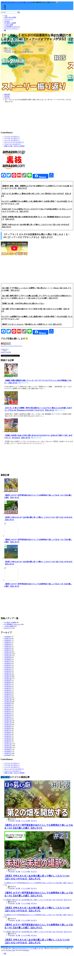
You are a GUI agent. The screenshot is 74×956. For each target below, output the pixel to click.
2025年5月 (7, 665)
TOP (5, 15)
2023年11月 (8, 700)
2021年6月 (7, 755)
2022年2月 (7, 740)
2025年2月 (7, 671)
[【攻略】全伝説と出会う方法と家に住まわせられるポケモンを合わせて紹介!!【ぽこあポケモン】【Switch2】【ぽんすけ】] (11, 431)
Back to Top (4, 946)
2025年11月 (8, 654)
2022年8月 (7, 728)
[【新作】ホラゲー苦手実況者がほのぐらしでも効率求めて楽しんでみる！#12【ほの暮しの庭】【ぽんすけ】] (11, 536)
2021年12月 (8, 744)
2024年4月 (7, 690)
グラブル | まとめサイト (12, 138)
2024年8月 (7, 682)
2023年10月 (8, 701)
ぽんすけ (9, 49)
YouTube (7, 21)
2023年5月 (7, 711)
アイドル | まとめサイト (12, 136)
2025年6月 (7, 663)
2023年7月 (7, 707)
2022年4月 (7, 736)
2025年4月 (7, 667)
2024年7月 (7, 684)
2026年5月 (7, 642)
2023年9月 (7, 703)
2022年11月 (8, 722)
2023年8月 (7, 705)
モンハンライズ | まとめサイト (14, 142)
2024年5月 (7, 688)
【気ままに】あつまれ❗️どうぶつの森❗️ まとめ (27, 948)
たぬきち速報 (8, 25)
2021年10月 (8, 747)
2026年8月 (7, 636)
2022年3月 (7, 738)
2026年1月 (7, 650)
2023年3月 (7, 715)
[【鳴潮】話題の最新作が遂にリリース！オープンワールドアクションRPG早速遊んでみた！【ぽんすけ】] (11, 376)
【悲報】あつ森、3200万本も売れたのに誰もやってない (22, 303)
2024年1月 (7, 696)
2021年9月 (7, 749)
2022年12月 (8, 721)
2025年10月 (8, 656)
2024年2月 (7, 694)
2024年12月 (8, 675)
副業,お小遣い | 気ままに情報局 (14, 146)
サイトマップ (8, 19)
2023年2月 (7, 717)
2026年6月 (7, 640)
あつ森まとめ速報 (10, 23)
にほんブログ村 (6, 352)
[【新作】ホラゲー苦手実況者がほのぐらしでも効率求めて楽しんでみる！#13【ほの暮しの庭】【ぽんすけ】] (11, 491)
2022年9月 (7, 726)
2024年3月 (7, 692)
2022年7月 (7, 730)
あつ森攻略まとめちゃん (12, 26)
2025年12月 (8, 652)
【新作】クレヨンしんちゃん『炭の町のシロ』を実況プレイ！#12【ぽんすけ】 (31, 324)
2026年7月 (7, 638)
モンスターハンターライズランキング (11, 346)
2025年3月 (7, 669)
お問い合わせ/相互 (10, 17)
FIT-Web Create (10, 950)
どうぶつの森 (22, 51)
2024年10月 (8, 678)
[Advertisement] (37, 117)
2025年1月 (7, 673)
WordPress (26, 950)
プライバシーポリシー (11, 28)
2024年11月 (8, 677)
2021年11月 (8, 745)
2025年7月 (7, 661)
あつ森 (14, 51)
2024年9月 (7, 680)
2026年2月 (7, 648)
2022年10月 (8, 724)
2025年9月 (7, 657)
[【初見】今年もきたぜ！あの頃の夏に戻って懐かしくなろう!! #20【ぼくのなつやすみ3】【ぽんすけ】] (11, 558)
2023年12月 (8, 698)
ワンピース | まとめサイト (12, 144)
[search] (18, 12)
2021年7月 (7, 753)
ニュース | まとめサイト (12, 140)
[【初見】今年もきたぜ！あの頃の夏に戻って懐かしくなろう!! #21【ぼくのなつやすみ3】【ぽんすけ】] (11, 513)
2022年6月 (7, 732)
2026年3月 (7, 646)
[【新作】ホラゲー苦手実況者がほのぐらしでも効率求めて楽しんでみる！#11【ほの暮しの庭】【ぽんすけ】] (11, 580)
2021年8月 (7, 751)
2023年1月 (7, 719)
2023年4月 (7, 713)
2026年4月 (7, 644)
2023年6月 (7, 709)
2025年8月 (7, 659)
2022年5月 (7, 734)
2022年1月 (7, 742)
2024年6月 (7, 686)
